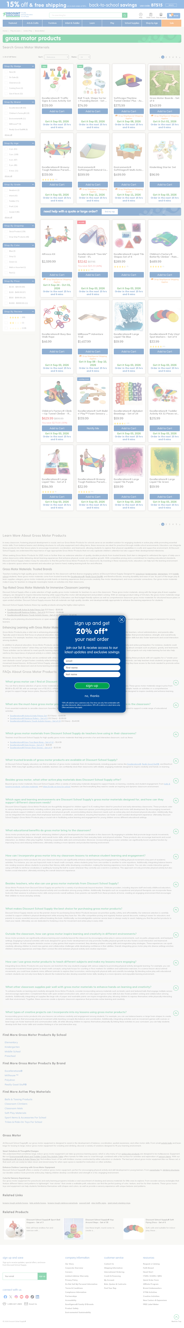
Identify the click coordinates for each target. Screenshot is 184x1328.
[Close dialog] (121, 619)
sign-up (92, 686)
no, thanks (92, 696)
